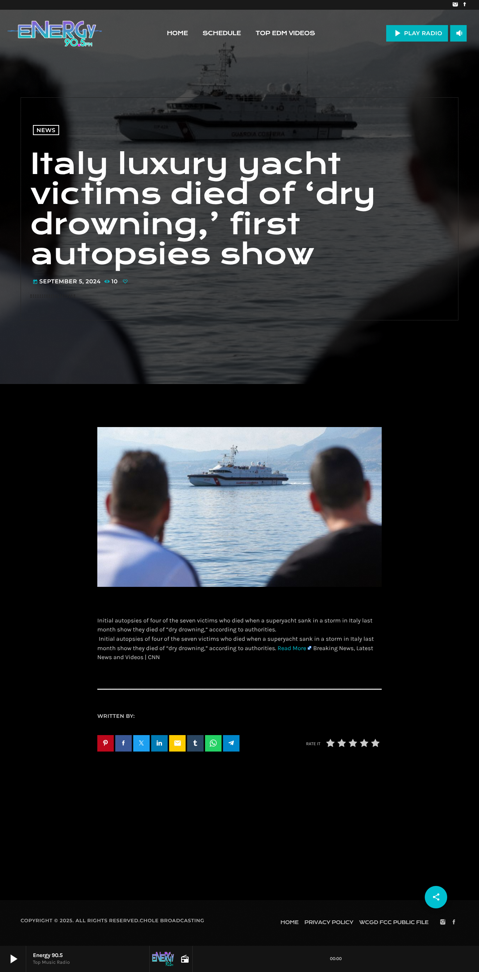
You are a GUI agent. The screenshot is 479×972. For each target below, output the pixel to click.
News (46, 130)
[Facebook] (464, 4)
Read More (292, 648)
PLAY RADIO (417, 33)
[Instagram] (455, 4)
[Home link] (54, 33)
